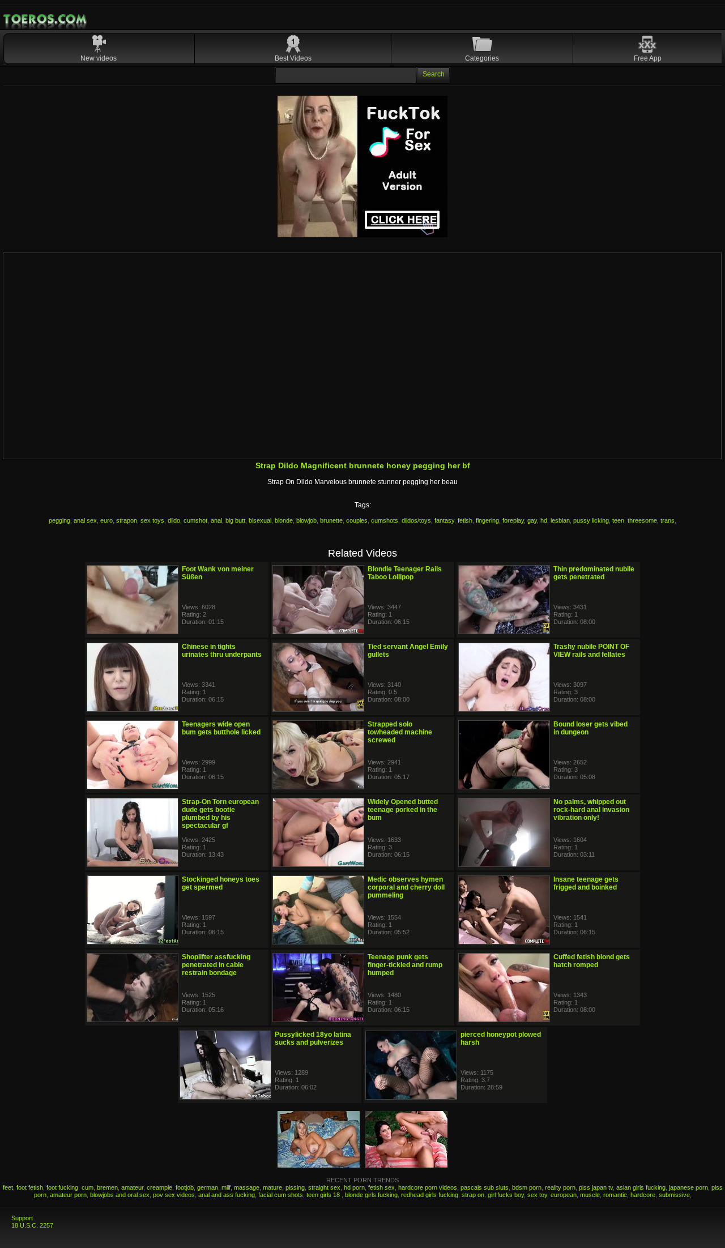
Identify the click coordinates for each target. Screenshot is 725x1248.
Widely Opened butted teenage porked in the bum (403, 810)
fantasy (444, 520)
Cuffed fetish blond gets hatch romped (591, 961)
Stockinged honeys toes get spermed (220, 883)
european (564, 1194)
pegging (59, 520)
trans (667, 520)
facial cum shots (280, 1194)
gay (532, 520)
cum (87, 1187)
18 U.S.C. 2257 (32, 1225)
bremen (107, 1187)
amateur (132, 1187)
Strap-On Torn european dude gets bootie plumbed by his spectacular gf (220, 814)
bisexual (260, 520)
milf (226, 1187)
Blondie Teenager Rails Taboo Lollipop (405, 573)
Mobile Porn (45, 19)
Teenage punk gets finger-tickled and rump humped (405, 965)
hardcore (642, 1194)
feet (8, 1187)
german (207, 1187)
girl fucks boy (506, 1194)
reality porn (560, 1187)
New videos (98, 58)
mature (272, 1187)
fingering (487, 520)
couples (357, 520)
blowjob (306, 520)
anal (216, 520)
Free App (648, 58)
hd (543, 520)
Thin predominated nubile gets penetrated (593, 573)
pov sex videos (174, 1194)
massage (246, 1187)
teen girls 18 (324, 1194)
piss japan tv (596, 1187)
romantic (615, 1194)
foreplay (513, 520)
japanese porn (688, 1187)
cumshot (195, 520)
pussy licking (591, 520)
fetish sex (381, 1187)
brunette (331, 520)
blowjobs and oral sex (120, 1194)
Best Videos (293, 58)
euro (106, 520)
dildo (174, 520)
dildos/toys (416, 520)
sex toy (537, 1194)
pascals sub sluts (484, 1187)
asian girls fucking (641, 1187)
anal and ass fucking (226, 1194)
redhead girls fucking (429, 1194)
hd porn (354, 1187)
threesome (642, 520)
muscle (590, 1194)
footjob (185, 1187)
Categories (482, 58)
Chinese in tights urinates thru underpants (222, 651)
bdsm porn (526, 1187)
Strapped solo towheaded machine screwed (400, 732)
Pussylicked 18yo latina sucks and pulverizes (313, 1038)
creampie (159, 1187)
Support (22, 1218)
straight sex (324, 1187)
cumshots (384, 520)
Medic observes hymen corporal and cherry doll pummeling (406, 887)
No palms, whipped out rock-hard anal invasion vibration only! (591, 810)
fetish (465, 520)
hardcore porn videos (427, 1187)
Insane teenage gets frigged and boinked (586, 883)
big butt (235, 520)
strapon (126, 520)
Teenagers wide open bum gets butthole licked (221, 728)
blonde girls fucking (371, 1194)
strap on (473, 1194)
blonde (284, 520)
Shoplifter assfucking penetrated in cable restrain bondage (216, 965)
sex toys (152, 520)
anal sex (85, 520)
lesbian (560, 520)
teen (618, 520)
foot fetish (29, 1187)
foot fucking (62, 1187)
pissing (295, 1187)
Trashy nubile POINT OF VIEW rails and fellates (591, 651)
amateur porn (68, 1194)
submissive (674, 1194)
